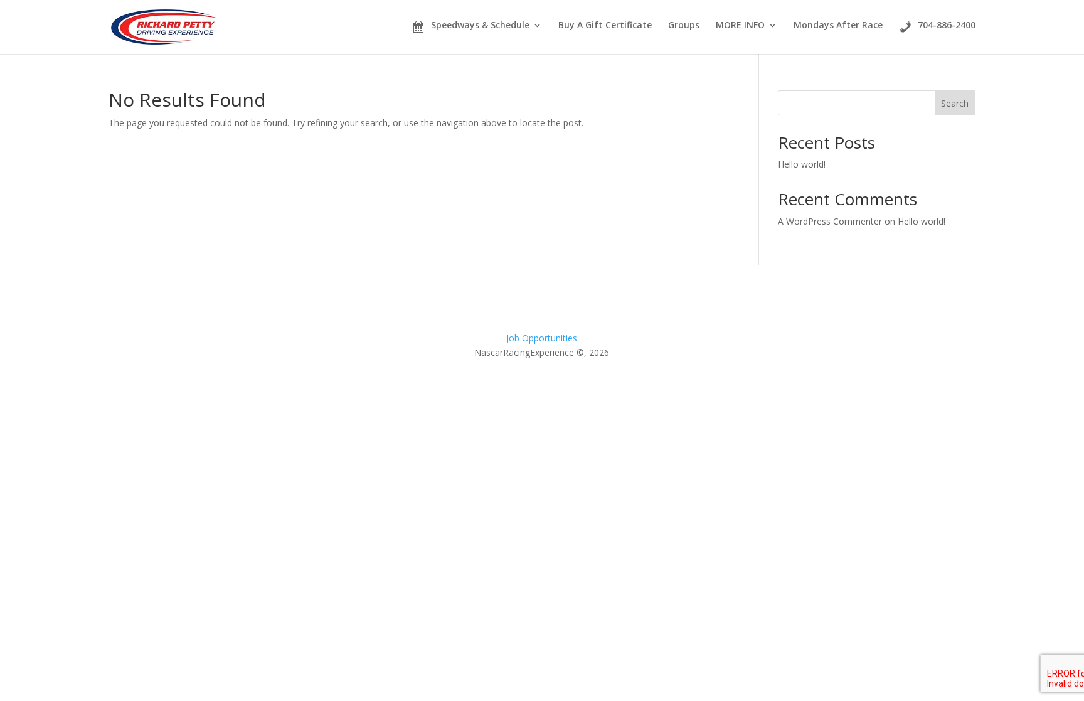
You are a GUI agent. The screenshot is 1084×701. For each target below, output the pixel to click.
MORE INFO (740, 26)
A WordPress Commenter (830, 221)
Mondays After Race (838, 26)
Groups (683, 26)
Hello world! (802, 164)
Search (955, 103)
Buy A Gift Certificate (605, 25)
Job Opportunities (541, 338)
